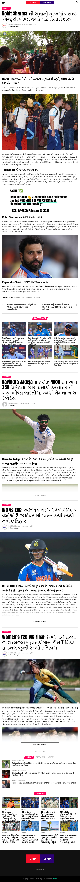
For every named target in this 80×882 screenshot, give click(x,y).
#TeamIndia (39, 197)
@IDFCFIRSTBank (47, 200)
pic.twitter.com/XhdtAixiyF (26, 204)
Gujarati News (40, 870)
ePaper (55, 879)
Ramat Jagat (14, 26)
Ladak (12, 405)
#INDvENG (25, 200)
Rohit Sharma (70, 157)
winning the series (33, 297)
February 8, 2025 (38, 210)
